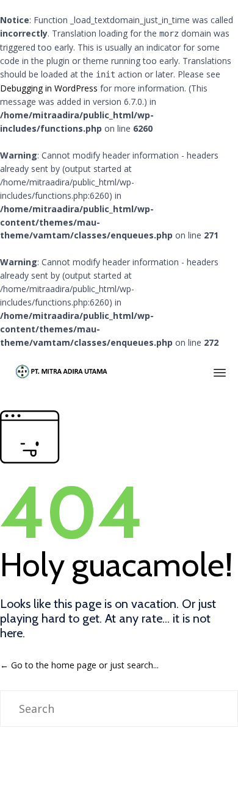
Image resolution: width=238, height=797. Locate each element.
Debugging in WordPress (49, 88)
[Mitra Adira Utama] (60, 371)
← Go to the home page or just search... (79, 665)
